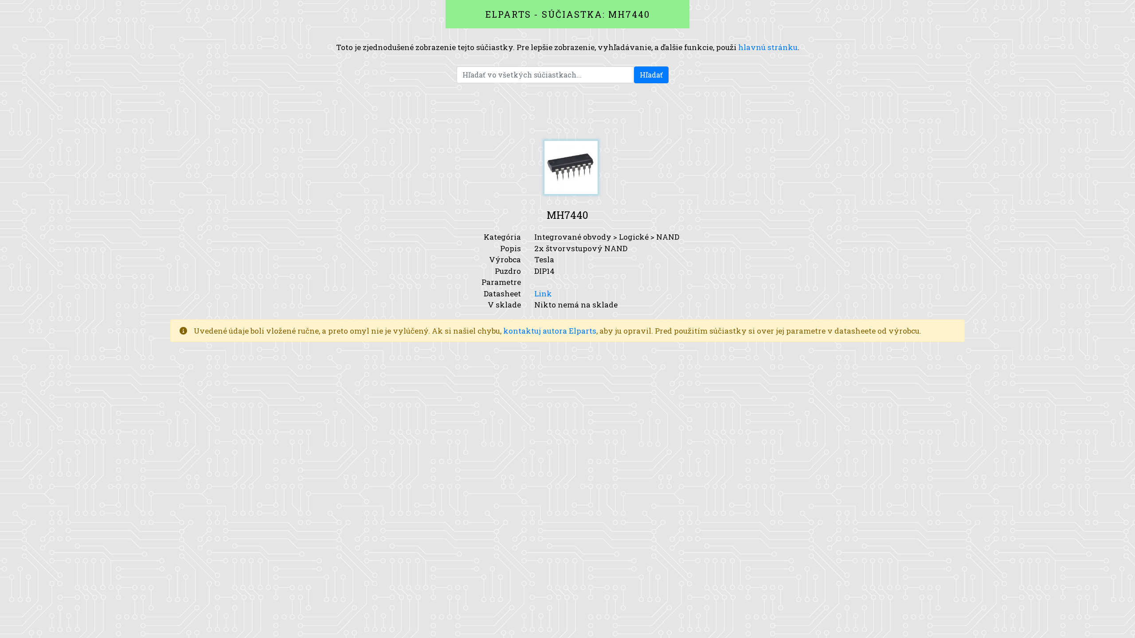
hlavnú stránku (768, 47)
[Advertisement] (567, 112)
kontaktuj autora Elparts (549, 331)
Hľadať (651, 74)
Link (543, 293)
